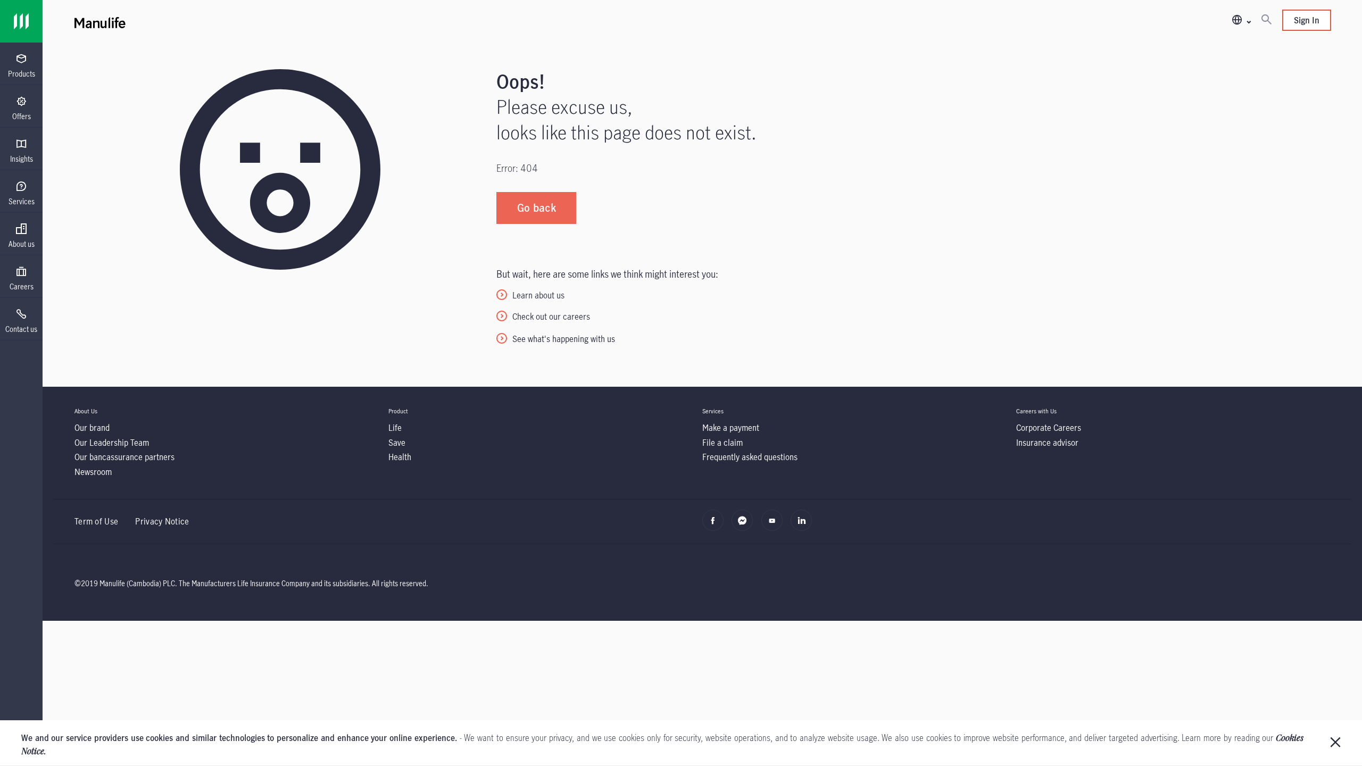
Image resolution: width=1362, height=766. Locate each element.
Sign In (1306, 20)
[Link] (21, 21)
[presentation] (21, 64)
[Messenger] (745, 525)
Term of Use (96, 521)
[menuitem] (21, 66)
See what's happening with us (563, 339)
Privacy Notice (162, 521)
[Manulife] (388, 21)
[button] (1241, 20)
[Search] (1266, 20)
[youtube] (774, 525)
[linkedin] (804, 525)
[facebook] (715, 525)
